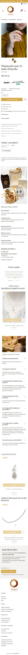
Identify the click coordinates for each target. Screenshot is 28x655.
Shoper (17, 649)
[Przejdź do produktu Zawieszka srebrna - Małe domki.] (14, 307)
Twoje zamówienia (5, 618)
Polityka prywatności (6, 639)
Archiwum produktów (6, 611)
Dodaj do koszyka (13, 99)
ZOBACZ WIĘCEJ (13, 286)
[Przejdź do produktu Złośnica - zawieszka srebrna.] (14, 472)
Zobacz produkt (12, 532)
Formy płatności (5, 629)
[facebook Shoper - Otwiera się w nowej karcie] (18, 1)
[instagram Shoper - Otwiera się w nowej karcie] (21, 1)
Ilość (2, 92)
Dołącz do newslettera (9, 571)
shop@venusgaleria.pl (6, 259)
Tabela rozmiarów (5, 607)
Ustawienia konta (5, 620)
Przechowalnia (4, 622)
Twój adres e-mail (5, 568)
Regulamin (3, 645)
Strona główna (4, 19)
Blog (2, 600)
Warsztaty (3, 598)
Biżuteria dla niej (12, 19)
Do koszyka (11, 320)
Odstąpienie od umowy (7, 643)
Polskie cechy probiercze (7, 609)
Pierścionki (19, 19)
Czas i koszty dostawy (6, 633)
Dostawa (3, 631)
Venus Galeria (4, 71)
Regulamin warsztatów (7, 641)
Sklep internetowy (12, 653)
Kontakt (3, 596)
